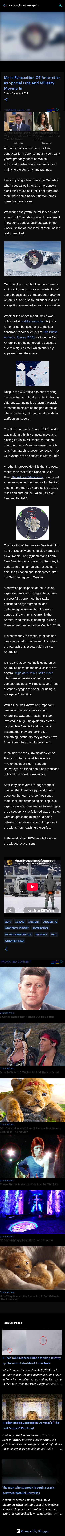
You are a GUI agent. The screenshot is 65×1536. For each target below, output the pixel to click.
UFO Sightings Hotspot (23, 5)
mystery (41, 934)
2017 (8, 921)
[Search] (60, 5)
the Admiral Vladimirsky (27, 477)
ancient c (50, 921)
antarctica (40, 928)
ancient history (17, 928)
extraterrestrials (18, 934)
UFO (54, 934)
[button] (6, 100)
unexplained (14, 940)
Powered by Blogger (34, 1531)
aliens (19, 921)
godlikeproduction (32, 321)
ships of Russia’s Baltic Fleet (33, 673)
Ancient (34, 921)
